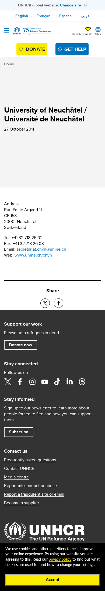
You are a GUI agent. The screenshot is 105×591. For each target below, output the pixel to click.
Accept (53, 580)
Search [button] (76, 34)
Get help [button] (75, 49)
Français (44, 16)
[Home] (31, 31)
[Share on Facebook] (58, 303)
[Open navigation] (6, 30)
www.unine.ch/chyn (33, 255)
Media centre (16, 477)
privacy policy (60, 559)
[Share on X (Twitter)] (45, 303)
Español (65, 16)
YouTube (44, 381)
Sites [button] (98, 34)
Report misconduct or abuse (30, 486)
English (21, 16)
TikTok (57, 381)
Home (9, 64)
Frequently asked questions (30, 460)
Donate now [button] (20, 345)
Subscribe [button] (18, 432)
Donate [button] (87, 34)
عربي (85, 16)
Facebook (19, 381)
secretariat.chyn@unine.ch (41, 249)
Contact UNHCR (19, 468)
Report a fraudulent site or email (34, 494)
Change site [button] (70, 5)
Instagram (32, 381)
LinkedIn (69, 381)
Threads (81, 381)
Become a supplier (21, 503)
